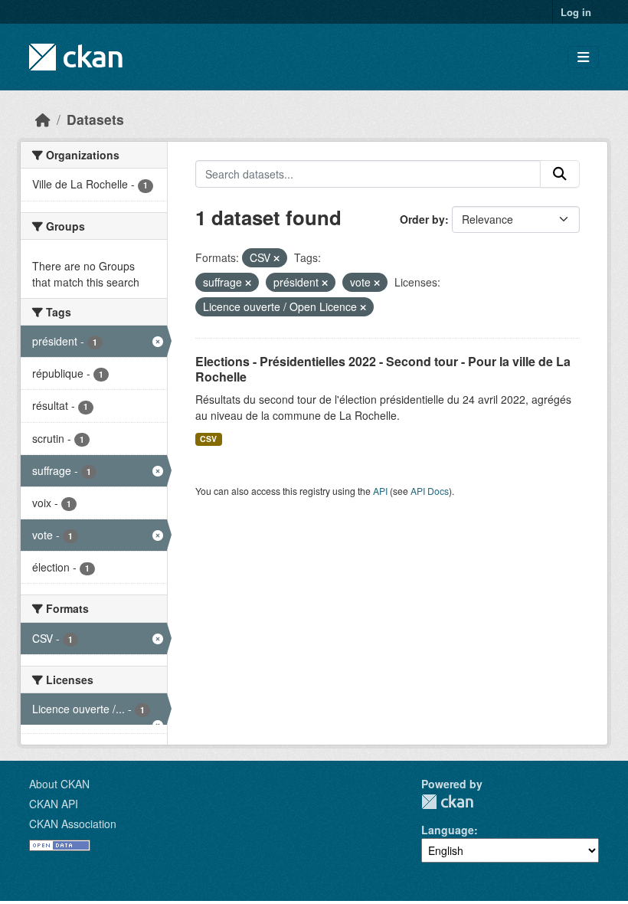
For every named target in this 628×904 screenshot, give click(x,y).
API (380, 490)
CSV (208, 438)
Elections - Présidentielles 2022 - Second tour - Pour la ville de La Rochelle (383, 369)
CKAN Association (72, 823)
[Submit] (560, 174)
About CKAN (59, 783)
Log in (576, 12)
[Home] (43, 119)
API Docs (429, 490)
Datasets (95, 119)
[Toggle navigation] (583, 57)
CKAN (447, 802)
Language (447, 829)
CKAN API (53, 803)
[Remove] (276, 258)
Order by (422, 219)
